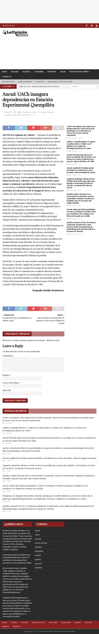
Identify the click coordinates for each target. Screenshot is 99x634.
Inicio (4, 72)
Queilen (38, 555)
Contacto (6, 77)
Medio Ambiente (25, 82)
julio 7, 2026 (72, 175)
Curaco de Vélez (41, 543)
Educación (18, 115)
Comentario (8, 356)
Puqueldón (39, 551)
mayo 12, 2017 (11, 112)
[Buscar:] (83, 86)
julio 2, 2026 (72, 234)
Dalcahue (38, 547)
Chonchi (38, 539)
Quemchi (38, 564)
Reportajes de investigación (60, 82)
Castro (37, 535)
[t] (91, 25)
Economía (38, 72)
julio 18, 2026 (72, 151)
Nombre (6, 375)
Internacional (8, 82)
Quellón (38, 559)
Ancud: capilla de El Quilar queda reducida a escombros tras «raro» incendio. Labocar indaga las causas (81, 170)
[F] (86, 25)
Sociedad (40, 82)
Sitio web (7, 390)
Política (26, 72)
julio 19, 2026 (72, 138)
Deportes (51, 72)
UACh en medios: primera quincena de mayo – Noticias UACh (32, 340)
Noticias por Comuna (79, 72)
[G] (96, 25)
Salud (62, 72)
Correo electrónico (11, 383)
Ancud (43, 112)
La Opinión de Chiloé (28, 112)
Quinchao (38, 568)
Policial (15, 72)
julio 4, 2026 (72, 219)
